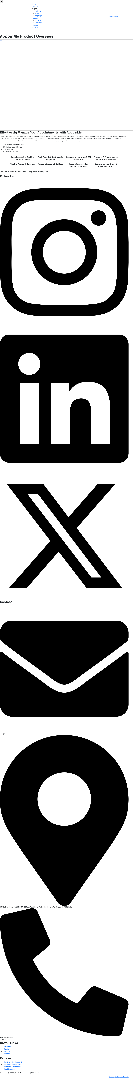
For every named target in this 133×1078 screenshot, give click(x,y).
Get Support (114, 16)
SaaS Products (9, 1069)
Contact (7, 1054)
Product (7, 1049)
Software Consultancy (12, 1064)
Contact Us (124, 1077)
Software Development (13, 1062)
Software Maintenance (13, 1067)
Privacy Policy (114, 1077)
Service (7, 1051)
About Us (7, 1047)
